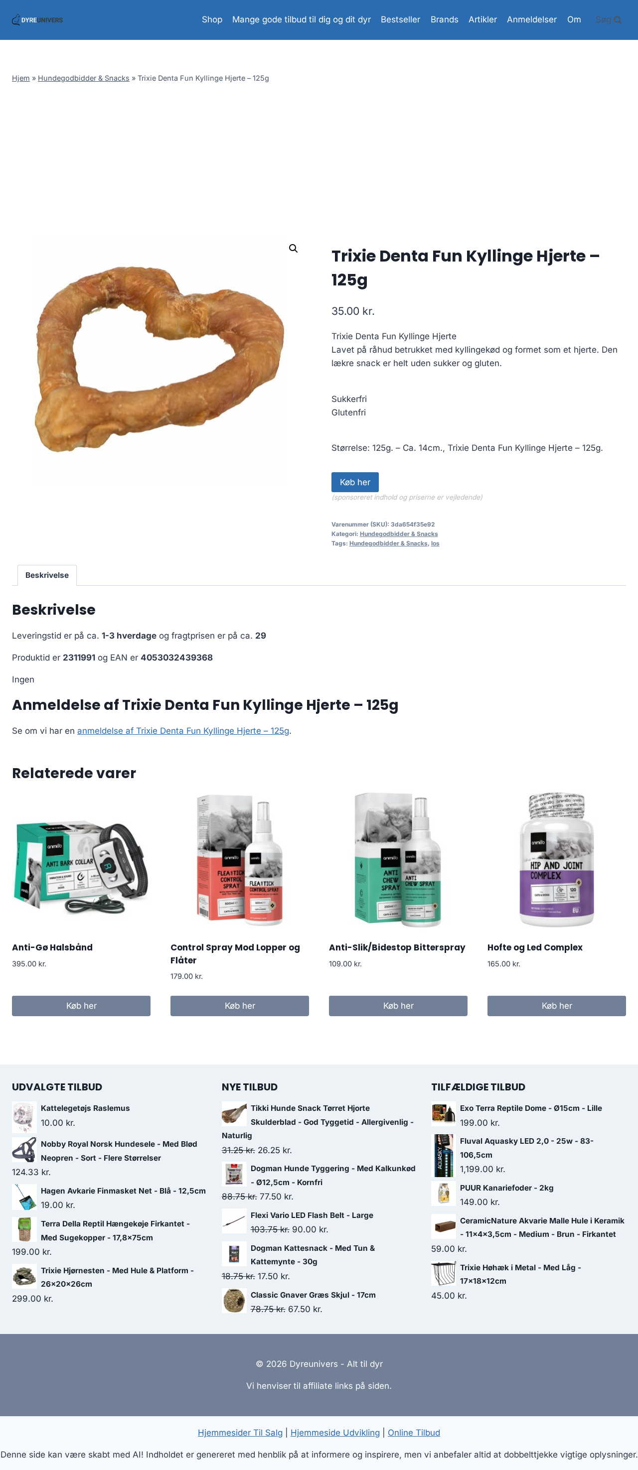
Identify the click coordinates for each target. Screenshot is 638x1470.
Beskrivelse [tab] (47, 575)
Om (574, 19)
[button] (294, 249)
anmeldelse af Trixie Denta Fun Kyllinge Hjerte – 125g (183, 731)
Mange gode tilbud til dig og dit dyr (301, 19)
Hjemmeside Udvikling (335, 1433)
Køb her (355, 482)
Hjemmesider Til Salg (240, 1433)
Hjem (21, 78)
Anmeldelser (532, 19)
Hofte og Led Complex (535, 947)
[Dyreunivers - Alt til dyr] (37, 20)
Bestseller (400, 19)
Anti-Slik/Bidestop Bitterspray (397, 947)
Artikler (483, 19)
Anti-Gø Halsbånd (52, 947)
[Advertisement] (319, 161)
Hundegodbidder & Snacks (84, 78)
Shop (212, 19)
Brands (445, 19)
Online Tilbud (414, 1433)
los (435, 543)
